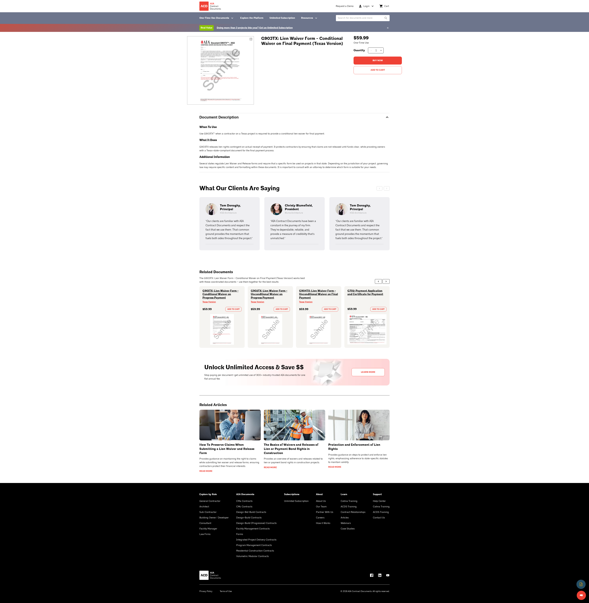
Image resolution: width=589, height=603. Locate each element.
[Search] (385, 18)
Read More (205, 471)
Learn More (368, 372)
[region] (294, 223)
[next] (386, 281)
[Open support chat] (581, 595)
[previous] (378, 281)
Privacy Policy (205, 591)
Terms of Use (226, 591)
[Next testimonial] (387, 188)
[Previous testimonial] (379, 188)
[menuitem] (344, 6)
